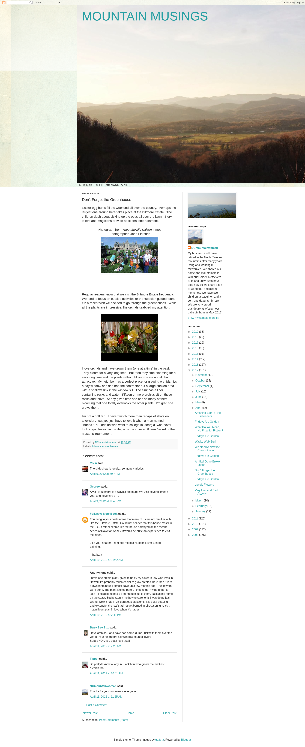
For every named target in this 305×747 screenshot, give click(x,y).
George (95, 486)
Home (130, 713)
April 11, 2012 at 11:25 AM (106, 696)
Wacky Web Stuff (205, 441)
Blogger (186, 739)
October (200, 380)
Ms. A (93, 463)
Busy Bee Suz (99, 627)
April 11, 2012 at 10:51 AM (106, 673)
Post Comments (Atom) (113, 719)
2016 (195, 348)
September (202, 386)
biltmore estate (100, 446)
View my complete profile (203, 317)
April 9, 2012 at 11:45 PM (105, 501)
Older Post (169, 713)
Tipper (94, 658)
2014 (195, 359)
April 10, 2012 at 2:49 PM (105, 614)
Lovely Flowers (204, 484)
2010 (195, 523)
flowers (114, 446)
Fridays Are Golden (207, 421)
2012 (195, 370)
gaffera (159, 739)
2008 (195, 534)
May (198, 402)
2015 (195, 353)
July (198, 391)
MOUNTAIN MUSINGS (145, 16)
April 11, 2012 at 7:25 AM (105, 646)
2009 (195, 529)
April (198, 407)
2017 (195, 342)
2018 (195, 337)
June (198, 396)
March (199, 500)
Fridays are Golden (207, 436)
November (202, 374)
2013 (195, 364)
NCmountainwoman (103, 686)
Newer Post (90, 713)
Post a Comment (96, 704)
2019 (195, 331)
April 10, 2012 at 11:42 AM (106, 559)
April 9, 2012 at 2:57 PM (105, 473)
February (201, 505)
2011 (195, 518)
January (200, 511)
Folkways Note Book (104, 513)
